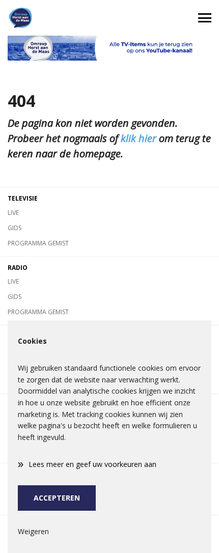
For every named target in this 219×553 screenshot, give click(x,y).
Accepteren (57, 498)
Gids (14, 228)
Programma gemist (38, 243)
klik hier (138, 138)
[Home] (55, 18)
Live (13, 212)
